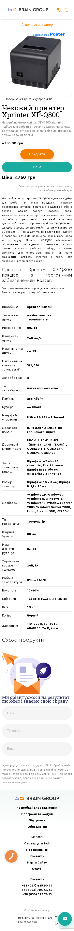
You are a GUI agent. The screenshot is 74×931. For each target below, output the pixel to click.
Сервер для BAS (37, 843)
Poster (44, 280)
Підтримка (37, 820)
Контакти (37, 856)
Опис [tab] (37, 167)
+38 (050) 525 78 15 (37, 894)
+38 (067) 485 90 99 (37, 885)
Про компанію (37, 849)
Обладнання (37, 826)
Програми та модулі (37, 814)
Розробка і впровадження (37, 807)
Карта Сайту (37, 862)
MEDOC (37, 837)
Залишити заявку (37, 25)
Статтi (37, 868)
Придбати (37, 154)
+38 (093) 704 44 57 (37, 889)
